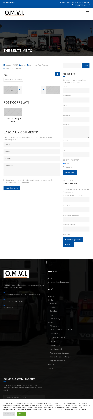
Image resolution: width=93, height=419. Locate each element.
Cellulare (66, 115)
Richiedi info (69, 172)
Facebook (46, 262)
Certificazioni (54, 307)
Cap (64, 150)
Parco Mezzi (52, 364)
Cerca (86, 66)
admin (23, 65)
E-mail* (65, 105)
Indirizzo (66, 125)
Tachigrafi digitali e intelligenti (60, 357)
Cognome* (67, 96)
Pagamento (67, 234)
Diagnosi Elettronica (57, 337)
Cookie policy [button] (9, 414)
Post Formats (43, 65)
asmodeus (33, 65)
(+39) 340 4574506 (69, 2)
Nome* (65, 86)
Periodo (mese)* (69, 225)
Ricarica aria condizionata (59, 353)
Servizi (50, 323)
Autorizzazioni (55, 303)
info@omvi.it (10, 2)
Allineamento (55, 326)
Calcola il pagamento (73, 239)
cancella (68, 244)
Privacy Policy (55, 319)
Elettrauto (53, 341)
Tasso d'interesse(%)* (71, 215)
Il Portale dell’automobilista (61, 282)
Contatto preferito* (71, 160)
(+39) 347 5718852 (80, 5)
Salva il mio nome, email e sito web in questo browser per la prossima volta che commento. (29, 181)
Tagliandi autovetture (58, 361)
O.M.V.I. (51, 296)
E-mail (67, 163)
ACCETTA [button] (21, 414)
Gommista (54, 334)
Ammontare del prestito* (73, 196)
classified (18, 80)
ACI (52, 278)
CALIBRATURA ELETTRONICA (61, 330)
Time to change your (13, 120)
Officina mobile (55, 345)
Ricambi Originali (56, 349)
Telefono (68, 167)
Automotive (8, 80)
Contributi (53, 311)
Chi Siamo (52, 300)
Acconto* (67, 205)
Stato (65, 141)
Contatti (51, 368)
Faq (51, 315)
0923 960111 (84, 2)
